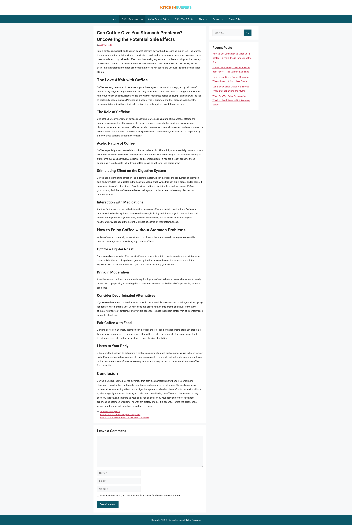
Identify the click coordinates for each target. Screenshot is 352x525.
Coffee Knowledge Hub (132, 19)
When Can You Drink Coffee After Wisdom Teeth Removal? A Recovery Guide (231, 100)
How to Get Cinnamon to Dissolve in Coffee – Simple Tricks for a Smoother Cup (232, 57)
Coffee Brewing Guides (158, 19)
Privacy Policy (235, 19)
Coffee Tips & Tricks (184, 19)
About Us (203, 19)
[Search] (247, 33)
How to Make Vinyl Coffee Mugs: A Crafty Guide (120, 415)
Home (113, 19)
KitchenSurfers (174, 520)
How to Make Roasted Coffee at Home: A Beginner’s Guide (124, 417)
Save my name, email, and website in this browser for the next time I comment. (140, 495)
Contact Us (218, 19)
